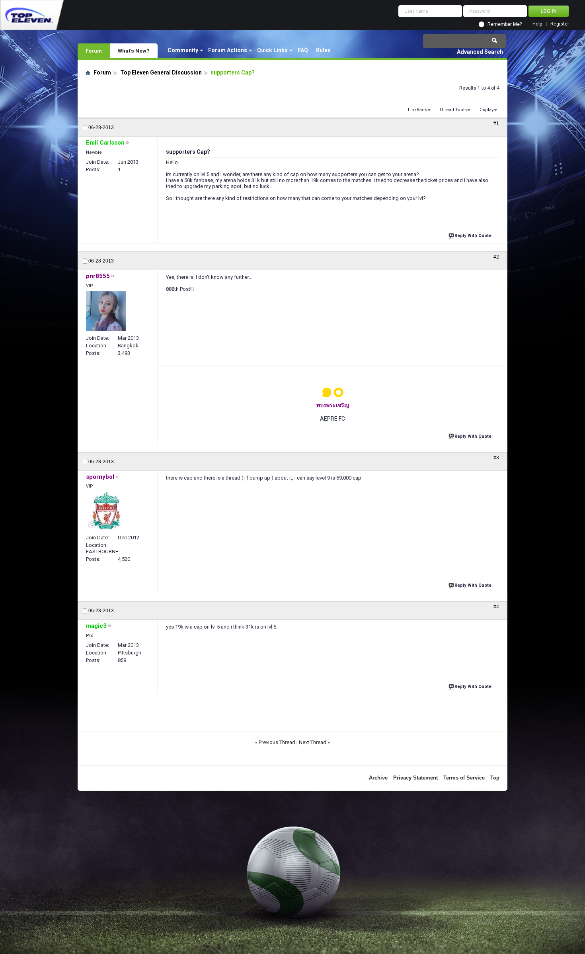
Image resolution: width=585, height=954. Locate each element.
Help (537, 24)
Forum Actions (227, 50)
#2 (496, 257)
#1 (496, 123)
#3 (496, 457)
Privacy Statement (415, 778)
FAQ (303, 50)
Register (559, 24)
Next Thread (312, 742)
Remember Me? (505, 24)
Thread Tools (453, 109)
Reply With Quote (472, 235)
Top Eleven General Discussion (161, 72)
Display (485, 109)
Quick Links (272, 50)
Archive (378, 778)
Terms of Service (464, 778)
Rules (323, 50)
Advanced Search (480, 52)
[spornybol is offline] (106, 511)
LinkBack (417, 109)
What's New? (134, 50)
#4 (496, 606)
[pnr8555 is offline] (106, 311)
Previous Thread (277, 742)
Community (183, 50)
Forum (94, 50)
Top (494, 778)
